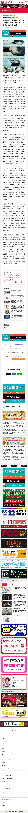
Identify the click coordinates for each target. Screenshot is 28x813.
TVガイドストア (5, 781)
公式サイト (6, 327)
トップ (3, 735)
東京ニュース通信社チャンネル (8, 778)
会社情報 (3, 805)
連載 (3, 748)
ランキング (4, 754)
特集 (3, 745)
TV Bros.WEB (4, 765)
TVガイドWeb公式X (6, 788)
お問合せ (3, 802)
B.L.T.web (4, 762)
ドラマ (13, 15)
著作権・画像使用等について (8, 799)
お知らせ (3, 792)
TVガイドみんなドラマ (6, 775)
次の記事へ (24, 465)
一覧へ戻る (14, 465)
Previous (2, 724)
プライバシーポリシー (6, 796)
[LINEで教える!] (12, 17)
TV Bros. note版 (5, 769)
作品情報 (3, 751)
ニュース (3, 741)
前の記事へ (4, 465)
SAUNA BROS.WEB (6, 772)
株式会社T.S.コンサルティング (8, 785)
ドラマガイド (4, 738)
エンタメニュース (6, 15)
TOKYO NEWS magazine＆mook (9, 759)
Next (26, 724)
